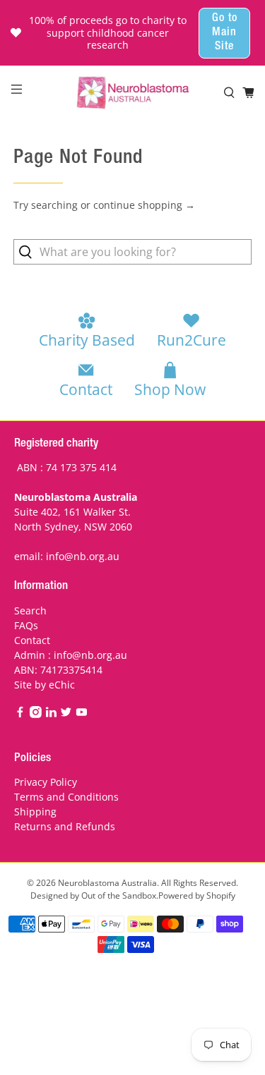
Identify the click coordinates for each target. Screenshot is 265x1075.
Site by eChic (44, 684)
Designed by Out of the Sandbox (93, 895)
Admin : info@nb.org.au (70, 655)
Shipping (35, 811)
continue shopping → (144, 205)
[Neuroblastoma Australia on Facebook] (20, 714)
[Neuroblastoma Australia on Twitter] (66, 714)
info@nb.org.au (82, 556)
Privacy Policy (45, 782)
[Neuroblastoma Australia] (132, 92)
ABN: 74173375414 (58, 669)
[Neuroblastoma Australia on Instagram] (36, 714)
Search (30, 610)
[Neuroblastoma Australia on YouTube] (82, 714)
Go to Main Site (224, 33)
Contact (32, 640)
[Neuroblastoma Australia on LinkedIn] (51, 714)
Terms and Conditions (66, 796)
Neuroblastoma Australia (107, 882)
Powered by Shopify (196, 895)
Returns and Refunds (64, 826)
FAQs (26, 625)
